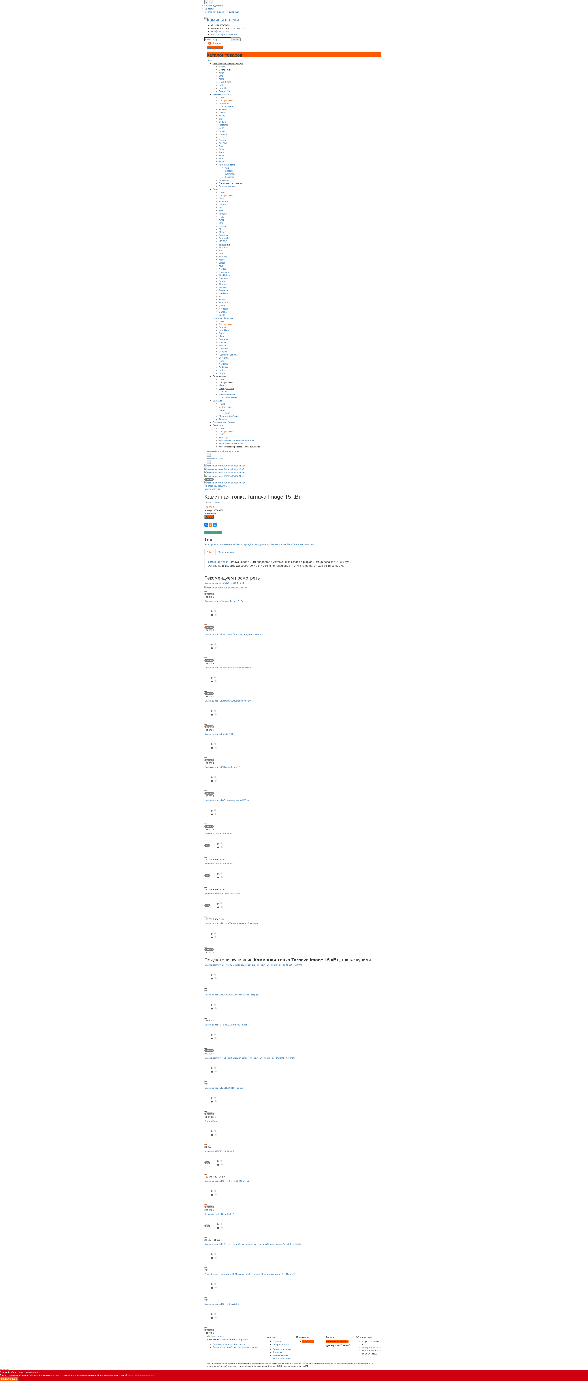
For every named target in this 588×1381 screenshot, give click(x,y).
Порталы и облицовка (304, 544)
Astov (221, 72)
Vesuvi (222, 314)
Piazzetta (223, 124)
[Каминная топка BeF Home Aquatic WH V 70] (213, 811)
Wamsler (223, 287)
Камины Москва (215, 451)
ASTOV (222, 342)
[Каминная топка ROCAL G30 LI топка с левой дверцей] (213, 1006)
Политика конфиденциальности (229, 1343)
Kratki (221, 84)
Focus (222, 130)
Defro (221, 146)
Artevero (223, 345)
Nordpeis (223, 308)
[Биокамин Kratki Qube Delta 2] (220, 1225)
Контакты (209, 8)
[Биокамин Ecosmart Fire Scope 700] (220, 905)
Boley (221, 127)
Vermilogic (224, 437)
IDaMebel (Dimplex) (228, 354)
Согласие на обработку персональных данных (236, 1347)
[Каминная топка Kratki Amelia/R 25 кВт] (213, 1099)
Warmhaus (230, 173)
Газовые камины (227, 186)
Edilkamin (223, 247)
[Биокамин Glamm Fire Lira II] (220, 875)
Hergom (223, 133)
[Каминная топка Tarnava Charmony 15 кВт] (213, 1036)
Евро (345, 1345)
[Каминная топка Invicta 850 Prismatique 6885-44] (213, 679)
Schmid (222, 149)
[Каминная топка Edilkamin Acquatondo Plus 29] (213, 712)
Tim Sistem (224, 274)
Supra (222, 281)
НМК (221, 216)
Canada (223, 311)
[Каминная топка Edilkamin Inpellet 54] (213, 778)
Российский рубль (336, 1341)
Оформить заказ (281, 1344)
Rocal (221, 152)
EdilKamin (224, 357)
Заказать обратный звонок (224, 34)
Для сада (217, 400)
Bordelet (223, 327)
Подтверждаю (9, 1378)
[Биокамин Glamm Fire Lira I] (220, 845)
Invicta (222, 253)
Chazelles (230, 170)
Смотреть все (226, 100)
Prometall (223, 238)
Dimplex (223, 351)
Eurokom (223, 302)
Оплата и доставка (213, 5)
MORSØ (223, 241)
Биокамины (224, 103)
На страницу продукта (215, 485)
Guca (221, 198)
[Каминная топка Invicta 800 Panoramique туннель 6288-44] (213, 645)
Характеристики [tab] (226, 552)
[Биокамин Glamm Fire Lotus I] (220, 1162)
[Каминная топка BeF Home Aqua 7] (213, 1315)
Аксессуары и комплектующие (219, 544)
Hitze (221, 137)
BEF (221, 118)
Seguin (222, 121)
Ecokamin (230, 176)
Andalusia (223, 366)
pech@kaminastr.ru (220, 31)
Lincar (222, 262)
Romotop (223, 278)
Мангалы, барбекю (228, 415)
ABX (221, 210)
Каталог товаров (215, 47)
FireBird (229, 106)
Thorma (223, 284)
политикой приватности (141, 1375)
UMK (221, 434)
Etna (221, 75)
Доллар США (333, 1345)
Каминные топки (227, 164)
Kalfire (222, 115)
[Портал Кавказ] (213, 1132)
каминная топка (218, 562)
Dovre (222, 305)
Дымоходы (218, 425)
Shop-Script (308, 1341)
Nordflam (223, 293)
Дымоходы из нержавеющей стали (236, 440)
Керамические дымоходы (232, 443)
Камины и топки (221, 94)
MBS (221, 265)
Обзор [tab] (210, 552)
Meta (221, 78)
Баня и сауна (242, 544)
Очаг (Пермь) (232, 397)
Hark (221, 250)
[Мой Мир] (215, 525)
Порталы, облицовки (223, 317)
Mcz (221, 158)
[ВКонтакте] (206, 525)
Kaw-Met (223, 87)
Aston (221, 219)
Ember (222, 299)
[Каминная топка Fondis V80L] (213, 745)
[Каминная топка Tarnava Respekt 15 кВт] (225, 587)
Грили (222, 409)
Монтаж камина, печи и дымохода (221, 11)
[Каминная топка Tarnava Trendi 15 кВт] (213, 612)
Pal (220, 296)
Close (209, 60)
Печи (215, 189)
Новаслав (224, 271)
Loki (221, 207)
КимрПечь (224, 330)
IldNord (222, 112)
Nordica (222, 268)
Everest (222, 140)
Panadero (223, 201)
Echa (221, 155)
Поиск (236, 39)
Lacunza (223, 204)
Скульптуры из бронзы (224, 422)
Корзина (277, 1341)
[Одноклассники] (210, 525)
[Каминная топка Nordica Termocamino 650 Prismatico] (213, 934)
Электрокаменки (227, 394)
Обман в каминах (213, 532)
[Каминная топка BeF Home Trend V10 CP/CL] (213, 1192)
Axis (227, 167)
